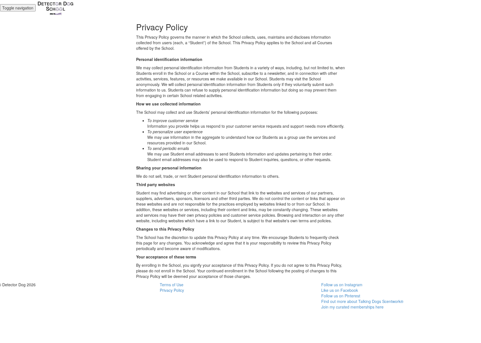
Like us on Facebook (339, 290)
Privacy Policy (172, 290)
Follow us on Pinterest (340, 295)
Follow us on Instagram (341, 284)
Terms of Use (171, 284)
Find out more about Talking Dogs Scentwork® (362, 301)
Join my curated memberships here (352, 307)
